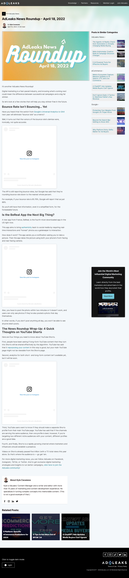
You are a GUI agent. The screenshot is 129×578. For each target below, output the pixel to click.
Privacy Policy (122, 566)
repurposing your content (19, 347)
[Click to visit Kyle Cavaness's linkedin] (13, 501)
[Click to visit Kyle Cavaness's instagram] (9, 501)
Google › (95, 104)
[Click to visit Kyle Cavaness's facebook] (5, 501)
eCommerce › (97, 71)
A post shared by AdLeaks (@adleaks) (29, 185)
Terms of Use (112, 566)
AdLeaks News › (98, 37)
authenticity (27, 227)
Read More (108, 296)
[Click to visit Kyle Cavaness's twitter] (17, 501)
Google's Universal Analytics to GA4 (49, 112)
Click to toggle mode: (13, 559)
